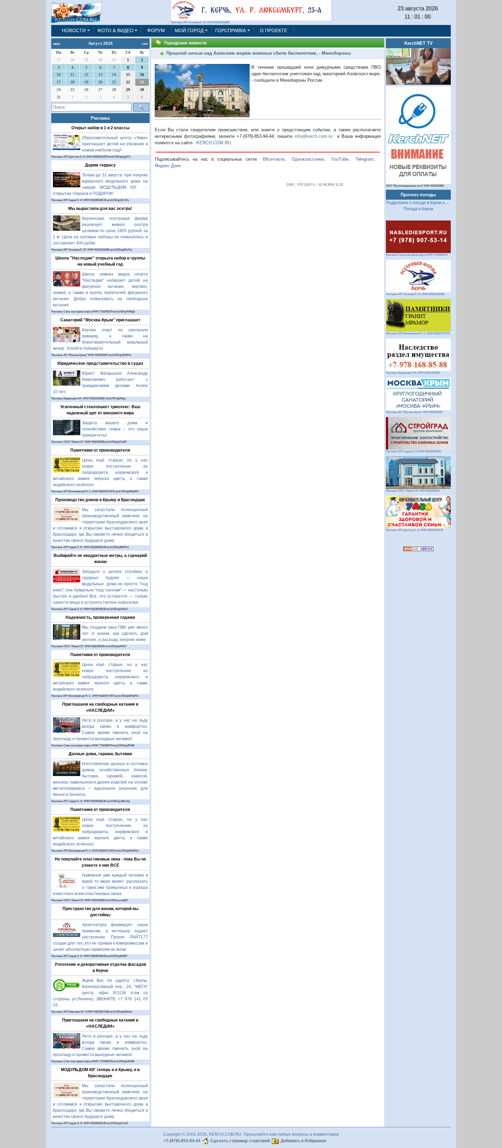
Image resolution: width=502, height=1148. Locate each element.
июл (56, 43)
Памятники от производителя (100, 450)
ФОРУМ (156, 30)
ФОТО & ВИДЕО (115, 30)
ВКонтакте (273, 159)
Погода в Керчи (418, 208)
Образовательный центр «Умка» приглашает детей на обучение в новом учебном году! (115, 143)
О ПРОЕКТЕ (273, 30)
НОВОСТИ (74, 30)
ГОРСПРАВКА (230, 30)
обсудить (306, 184)
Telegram (364, 159)
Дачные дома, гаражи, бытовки (100, 753)
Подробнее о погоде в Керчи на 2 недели (426, 202)
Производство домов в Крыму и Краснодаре (100, 499)
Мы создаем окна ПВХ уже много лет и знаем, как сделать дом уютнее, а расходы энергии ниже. (115, 633)
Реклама (100, 118)
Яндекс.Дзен (168, 165)
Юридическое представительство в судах (100, 363)
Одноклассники (308, 159)
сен (145, 43)
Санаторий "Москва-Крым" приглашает (100, 320)
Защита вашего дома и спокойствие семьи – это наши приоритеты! (115, 429)
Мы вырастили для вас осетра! (100, 208)
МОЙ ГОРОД (189, 30)
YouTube (339, 159)
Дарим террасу (100, 165)
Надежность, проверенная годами (100, 617)
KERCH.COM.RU (213, 142)
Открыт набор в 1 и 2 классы (100, 127)
